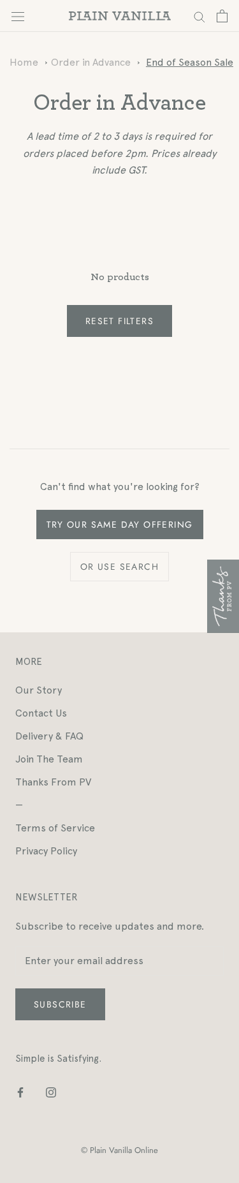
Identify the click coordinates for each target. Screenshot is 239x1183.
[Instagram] (51, 1091)
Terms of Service (55, 828)
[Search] (199, 15)
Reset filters (119, 321)
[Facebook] (20, 1091)
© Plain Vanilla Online (119, 1150)
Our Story (38, 690)
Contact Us (41, 713)
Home (24, 62)
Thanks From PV (53, 782)
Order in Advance (91, 62)
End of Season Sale (189, 62)
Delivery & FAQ (49, 736)
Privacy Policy (46, 851)
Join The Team (49, 759)
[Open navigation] (17, 16)
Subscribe (60, 1004)
